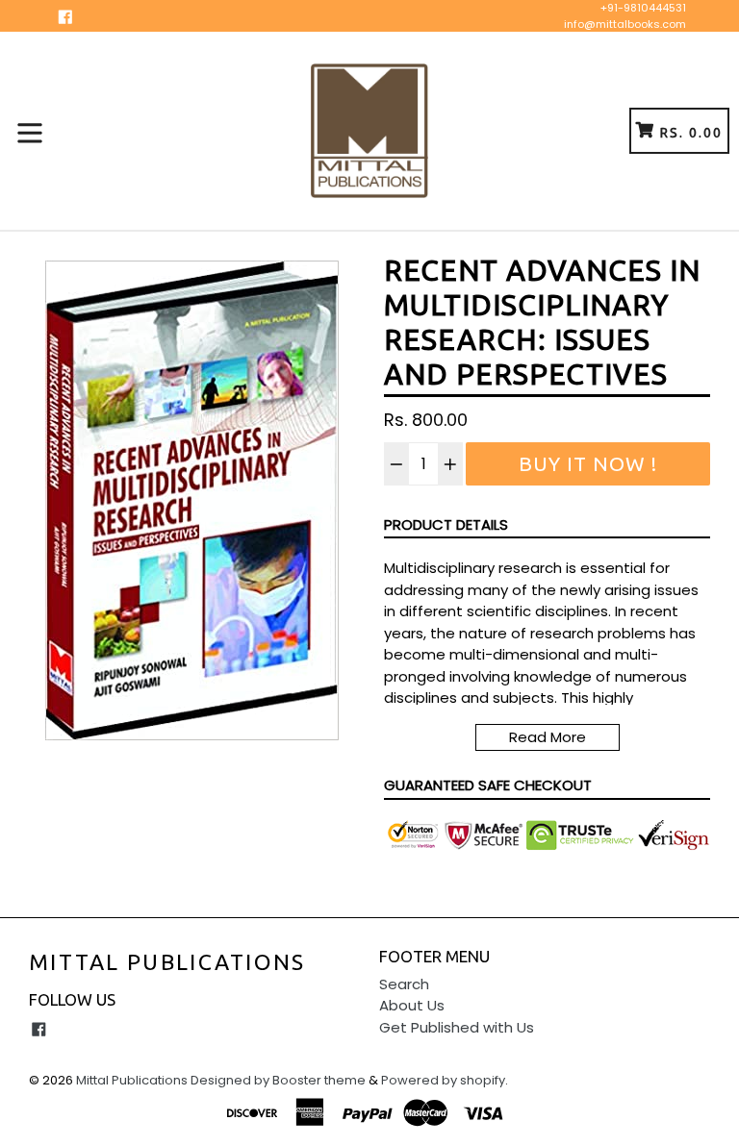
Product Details (446, 524)
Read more (547, 737)
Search (404, 984)
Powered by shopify (443, 1080)
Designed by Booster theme (278, 1080)
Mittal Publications (167, 962)
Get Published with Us (456, 1027)
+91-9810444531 (643, 7)
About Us (412, 1005)
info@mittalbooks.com (625, 24)
